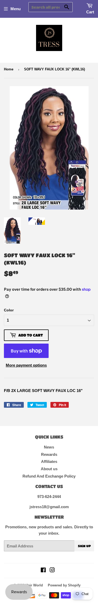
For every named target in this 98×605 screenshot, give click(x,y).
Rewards (49, 454)
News (49, 447)
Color (9, 310)
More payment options (26, 365)
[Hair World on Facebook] (43, 570)
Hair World (34, 585)
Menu (15, 9)
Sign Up (84, 546)
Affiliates (49, 461)
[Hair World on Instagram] (52, 570)
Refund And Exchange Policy (49, 476)
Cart (90, 12)
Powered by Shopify (64, 585)
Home (8, 69)
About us (49, 469)
